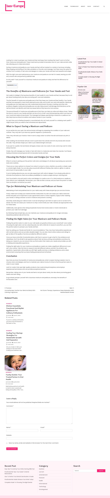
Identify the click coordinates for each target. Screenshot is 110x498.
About (83, 6)
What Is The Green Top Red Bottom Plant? (83, 94)
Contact (96, 6)
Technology (74, 6)
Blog (89, 6)
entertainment (43, 475)
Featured (41, 478)
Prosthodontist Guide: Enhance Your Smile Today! (90, 72)
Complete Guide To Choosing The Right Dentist (89, 77)
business (10, 39)
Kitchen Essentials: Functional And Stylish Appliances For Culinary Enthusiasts (15, 309)
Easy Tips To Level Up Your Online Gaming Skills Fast (20, 469)
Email (43, 427)
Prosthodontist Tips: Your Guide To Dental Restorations (90, 62)
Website (9, 435)
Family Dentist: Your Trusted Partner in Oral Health (14, 377)
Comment (10, 406)
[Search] (104, 6)
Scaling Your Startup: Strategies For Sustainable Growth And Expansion (14, 336)
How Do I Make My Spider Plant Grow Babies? (96, 100)
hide (15, 85)
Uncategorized (43, 489)
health (41, 480)
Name (8, 427)
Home (66, 6)
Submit (101, 471)
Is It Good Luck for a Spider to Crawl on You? (83, 117)
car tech (41, 472)
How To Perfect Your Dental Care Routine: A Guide (90, 67)
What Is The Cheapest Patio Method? (96, 117)
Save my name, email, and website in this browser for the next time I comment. (34, 443)
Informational (43, 483)
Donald (9, 315)
